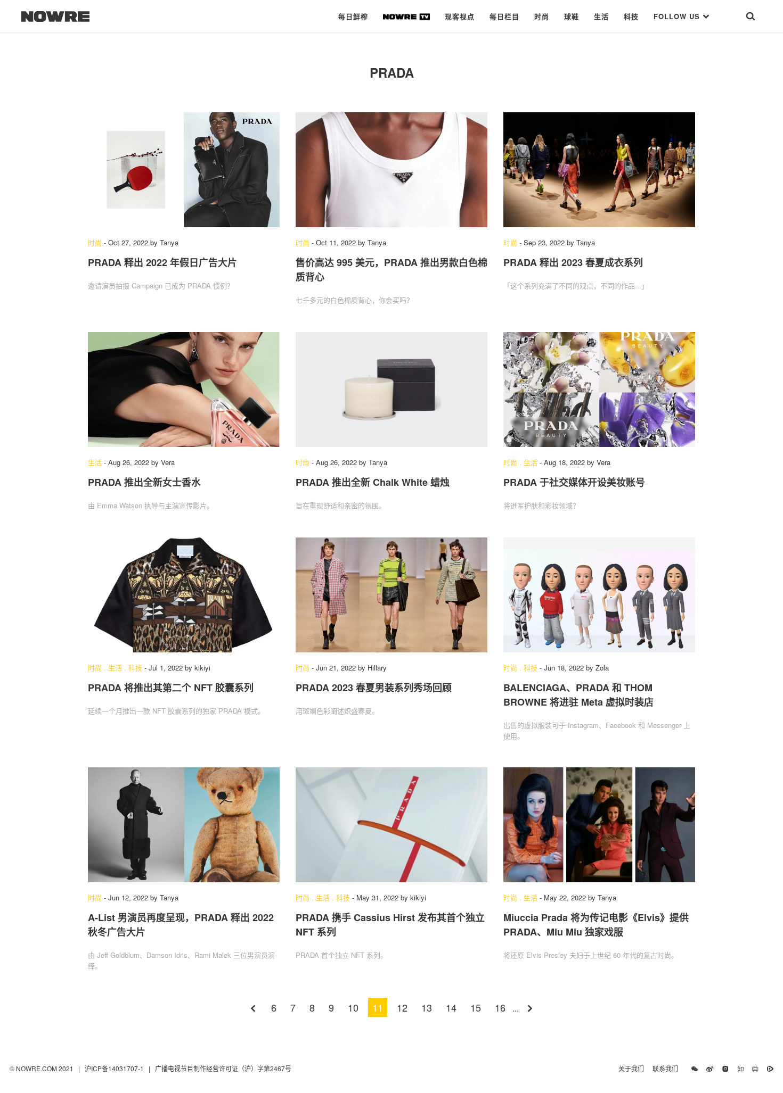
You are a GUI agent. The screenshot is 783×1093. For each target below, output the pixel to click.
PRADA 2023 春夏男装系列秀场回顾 (374, 687)
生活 (601, 16)
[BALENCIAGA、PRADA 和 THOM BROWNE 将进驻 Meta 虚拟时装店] (599, 594)
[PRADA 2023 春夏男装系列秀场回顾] (391, 594)
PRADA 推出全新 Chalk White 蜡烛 (373, 482)
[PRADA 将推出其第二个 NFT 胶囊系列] (184, 594)
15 (475, 1007)
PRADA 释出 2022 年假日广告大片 (162, 262)
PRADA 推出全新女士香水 (144, 482)
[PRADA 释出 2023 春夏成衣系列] (599, 169)
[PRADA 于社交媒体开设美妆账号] (599, 389)
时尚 (541, 16)
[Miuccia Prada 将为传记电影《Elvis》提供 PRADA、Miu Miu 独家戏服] (599, 824)
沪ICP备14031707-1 (115, 1068)
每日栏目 (504, 16)
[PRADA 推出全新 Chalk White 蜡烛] (391, 389)
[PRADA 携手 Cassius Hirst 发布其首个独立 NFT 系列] (391, 824)
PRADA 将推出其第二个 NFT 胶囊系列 (171, 687)
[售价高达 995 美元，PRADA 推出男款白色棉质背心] (391, 169)
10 (353, 1007)
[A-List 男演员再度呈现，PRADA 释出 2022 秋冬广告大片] (184, 824)
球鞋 (571, 16)
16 (500, 1007)
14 (451, 1007)
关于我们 (631, 1068)
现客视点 (460, 16)
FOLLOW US (678, 16)
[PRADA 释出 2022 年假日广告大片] (184, 169)
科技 (631, 16)
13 (426, 1007)
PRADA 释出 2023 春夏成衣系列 (573, 262)
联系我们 (667, 1068)
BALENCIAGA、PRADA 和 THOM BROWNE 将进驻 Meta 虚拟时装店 (578, 695)
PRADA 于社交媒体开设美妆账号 (574, 482)
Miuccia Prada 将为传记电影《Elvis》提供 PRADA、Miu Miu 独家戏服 (596, 924)
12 (402, 1007)
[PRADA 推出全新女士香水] (184, 389)
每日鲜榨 (353, 16)
